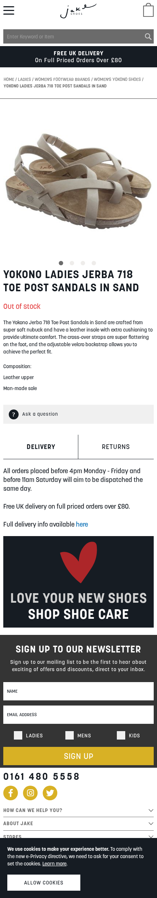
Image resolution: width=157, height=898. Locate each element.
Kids (134, 735)
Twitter (50, 793)
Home (9, 79)
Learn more (54, 863)
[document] (78, 868)
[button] (62, 262)
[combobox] (78, 36)
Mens (84, 735)
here (82, 524)
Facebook (10, 793)
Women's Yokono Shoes (118, 79)
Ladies (25, 79)
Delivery (41, 446)
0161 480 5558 (41, 776)
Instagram (30, 793)
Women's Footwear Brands (63, 79)
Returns (116, 446)
